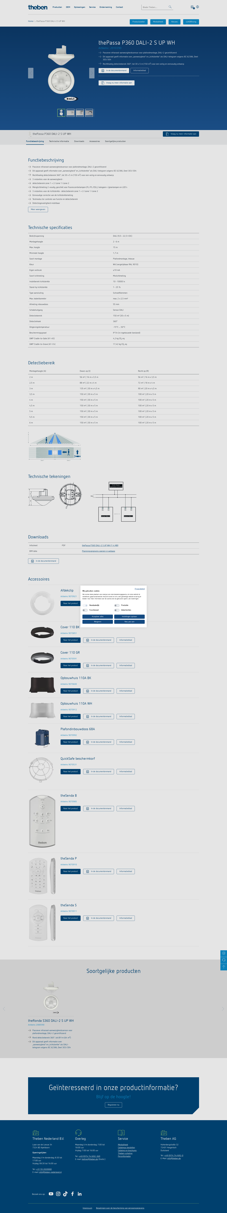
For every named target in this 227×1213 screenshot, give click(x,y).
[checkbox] (85, 605)
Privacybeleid (140, 589)
